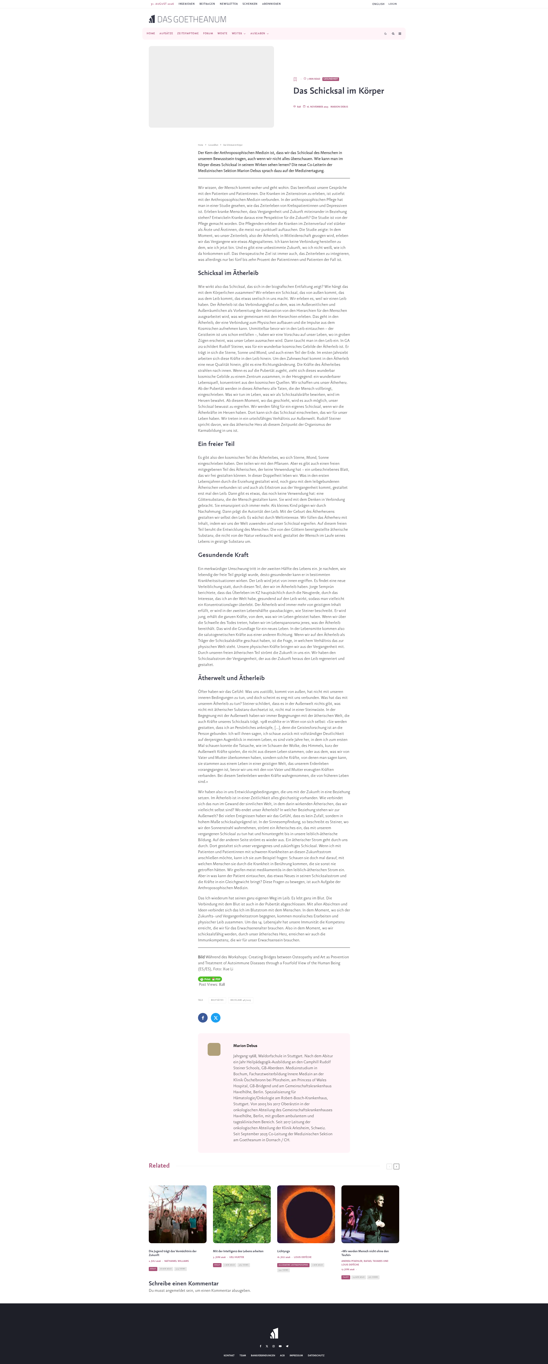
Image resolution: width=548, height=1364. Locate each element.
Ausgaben (257, 33)
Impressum (296, 1355)
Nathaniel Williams (176, 1261)
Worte (222, 33)
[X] (267, 1346)
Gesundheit (330, 79)
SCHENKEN (250, 4)
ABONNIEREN (271, 4)
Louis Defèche (302, 1257)
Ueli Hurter (236, 1257)
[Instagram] (273, 1346)
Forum (208, 33)
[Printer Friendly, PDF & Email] (210, 979)
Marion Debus (339, 107)
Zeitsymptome (188, 33)
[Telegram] (287, 1346)
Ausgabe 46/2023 (241, 1000)
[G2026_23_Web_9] (242, 1214)
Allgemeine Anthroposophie (293, 1265)
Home (151, 33)
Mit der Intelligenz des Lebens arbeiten (238, 1251)
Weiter (237, 33)
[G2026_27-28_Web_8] (178, 1214)
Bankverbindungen (263, 1355)
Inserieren (187, 4)
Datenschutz (316, 1355)
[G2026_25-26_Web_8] (370, 1214)
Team (243, 1355)
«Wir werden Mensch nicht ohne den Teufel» (365, 1253)
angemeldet (175, 1291)
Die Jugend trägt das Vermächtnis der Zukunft (173, 1253)
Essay (153, 1269)
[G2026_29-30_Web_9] (306, 1214)
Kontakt (229, 1355)
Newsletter (229, 4)
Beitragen (207, 4)
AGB (282, 1355)
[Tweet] (215, 1018)
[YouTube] (280, 1346)
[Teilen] (203, 1018)
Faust (346, 1277)
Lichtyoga (283, 1251)
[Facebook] (261, 1346)
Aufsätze (166, 33)
